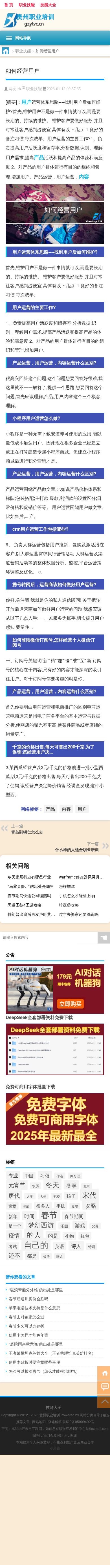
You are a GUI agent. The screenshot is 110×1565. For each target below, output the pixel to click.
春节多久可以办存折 (26, 1326)
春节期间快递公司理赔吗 (29, 895)
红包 (85, 1236)
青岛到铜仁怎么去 (27, 832)
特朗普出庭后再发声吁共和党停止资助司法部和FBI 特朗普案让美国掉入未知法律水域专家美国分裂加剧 (32, 914)
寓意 (12, 1206)
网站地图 (39, 1421)
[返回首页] (103, 1372)
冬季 (71, 1185)
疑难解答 (55, 1421)
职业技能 (27, 4)
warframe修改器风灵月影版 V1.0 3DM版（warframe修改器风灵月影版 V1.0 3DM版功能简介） (84, 877)
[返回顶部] (103, 1401)
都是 (32, 1255)
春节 (49, 1214)
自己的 (36, 1244)
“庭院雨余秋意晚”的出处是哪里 (36, 1344)
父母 (95, 1225)
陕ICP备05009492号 (78, 1421)
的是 (53, 1235)
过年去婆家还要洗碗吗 (78, 914)
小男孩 (55, 1447)
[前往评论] (103, 1386)
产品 (39, 157)
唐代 (14, 1195)
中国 (29, 1175)
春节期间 (73, 1215)
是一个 (14, 1226)
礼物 (69, 1235)
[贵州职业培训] (55, 20)
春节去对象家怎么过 (26, 1317)
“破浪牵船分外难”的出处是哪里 (36, 1289)
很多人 (43, 1206)
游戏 (80, 1225)
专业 (13, 1175)
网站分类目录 (90, 1414)
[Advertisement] (55, 1510)
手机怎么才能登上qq (77, 895)
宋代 (89, 1195)
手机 (60, 1206)
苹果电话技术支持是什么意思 (34, 1308)
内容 (84, 176)
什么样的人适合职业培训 (77, 849)
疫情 (14, 1235)
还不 (14, 1255)
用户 (26, 101)
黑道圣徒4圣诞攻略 (24, 905)
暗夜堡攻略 (69, 905)
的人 (34, 1234)
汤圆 (64, 1226)
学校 (56, 1196)
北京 (86, 1186)
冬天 (52, 1184)
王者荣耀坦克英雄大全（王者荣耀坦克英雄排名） (52, 1353)
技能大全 (48, 4)
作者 (59, 1175)
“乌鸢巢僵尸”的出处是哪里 (31, 886)
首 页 (8, 4)
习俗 (45, 1175)
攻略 (90, 1205)
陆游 (59, 1256)
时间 (29, 1215)
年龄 (26, 1206)
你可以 (75, 1175)
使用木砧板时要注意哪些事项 (34, 1362)
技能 (75, 1206)
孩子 (71, 1196)
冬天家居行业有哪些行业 (29, 877)
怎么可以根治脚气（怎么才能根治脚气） (44, 1371)
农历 (35, 1185)
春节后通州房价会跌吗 (28, 1298)
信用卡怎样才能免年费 (28, 1335)
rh (19, 89)
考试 (12, 1246)
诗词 (91, 1246)
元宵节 (16, 1185)
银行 (46, 1256)
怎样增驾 (67, 886)
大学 (30, 1196)
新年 (12, 1216)
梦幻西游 (41, 1224)
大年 (43, 1196)
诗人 (76, 1246)
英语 (59, 1246)
